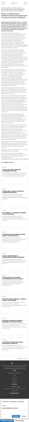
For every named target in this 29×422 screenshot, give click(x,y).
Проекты (14, 377)
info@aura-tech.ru (15, 390)
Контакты (14, 381)
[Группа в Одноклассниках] (13, 396)
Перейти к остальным (22, 358)
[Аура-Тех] (14, 3)
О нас (14, 375)
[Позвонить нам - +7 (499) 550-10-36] (3, 3)
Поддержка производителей (14, 372)
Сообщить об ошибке (7, 420)
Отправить (16, 416)
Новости (14, 379)
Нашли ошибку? (19, 420)
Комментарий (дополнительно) (10, 408)
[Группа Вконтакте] (11, 396)
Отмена (24, 416)
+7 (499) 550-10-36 (15, 386)
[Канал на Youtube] (16, 396)
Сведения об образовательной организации (14, 368)
